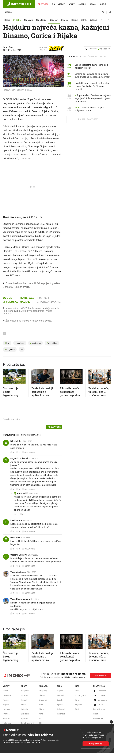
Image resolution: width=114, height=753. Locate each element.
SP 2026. (17, 20)
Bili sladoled (16, 441)
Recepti (60, 695)
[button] (6, 375)
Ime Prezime (16, 520)
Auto (41, 714)
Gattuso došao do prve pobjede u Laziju (89, 109)
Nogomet (53, 20)
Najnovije (28, 20)
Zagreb (6, 704)
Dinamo (64, 20)
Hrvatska (7, 695)
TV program (80, 695)
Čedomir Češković (18, 555)
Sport (72, 4)
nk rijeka (19, 343)
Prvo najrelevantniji (31, 435)
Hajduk (74, 20)
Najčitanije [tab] (90, 57)
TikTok (101, 704)
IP (6, 522)
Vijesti (61, 4)
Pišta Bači (15, 537)
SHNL (84, 20)
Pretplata (43, 4)
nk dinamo (35, 343)
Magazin (43, 686)
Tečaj (77, 691)
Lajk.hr (60, 700)
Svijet (5, 691)
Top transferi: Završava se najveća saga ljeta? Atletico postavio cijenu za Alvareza (93, 98)
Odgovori (61, 709)
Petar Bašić (22, 493)
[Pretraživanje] (109, 12)
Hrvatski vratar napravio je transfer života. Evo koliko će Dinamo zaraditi (92, 86)
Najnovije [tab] (75, 57)
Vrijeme (78, 704)
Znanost (6, 718)
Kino (77, 700)
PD (5, 460)
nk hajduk (52, 343)
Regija (5, 700)
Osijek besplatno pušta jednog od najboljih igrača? (91, 66)
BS (5, 442)
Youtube (101, 695)
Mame (42, 709)
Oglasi (93, 4)
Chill (41, 723)
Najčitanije (41, 20)
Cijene (103, 4)
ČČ (5, 556)
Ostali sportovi (27, 723)
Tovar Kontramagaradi (21, 599)
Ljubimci (43, 700)
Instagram (102, 700)
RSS (77, 709)
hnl (7, 343)
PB (15, 493)
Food (41, 704)
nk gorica (10, 349)
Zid (53, 4)
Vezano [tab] (104, 57)
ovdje (17, 310)
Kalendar (7, 723)
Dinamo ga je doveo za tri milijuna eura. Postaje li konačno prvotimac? (92, 75)
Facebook (102, 691)
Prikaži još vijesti (88, 119)
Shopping (43, 691)
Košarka (93, 20)
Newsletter (98, 718)
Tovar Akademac (18, 572)
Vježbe (60, 704)
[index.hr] (19, 4)
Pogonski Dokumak (19, 458)
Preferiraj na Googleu (99, 49)
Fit (40, 718)
